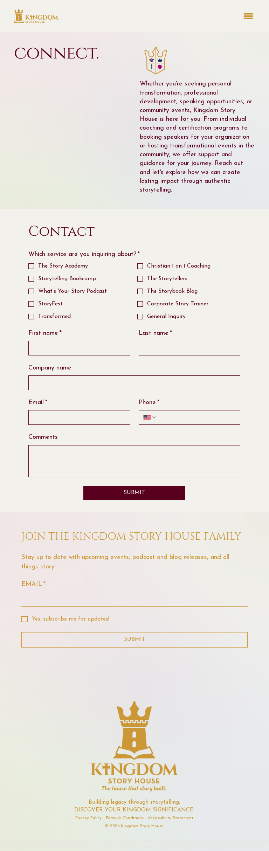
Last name (155, 333)
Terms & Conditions (124, 818)
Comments (43, 437)
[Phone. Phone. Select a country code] (150, 417)
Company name (49, 368)
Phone (149, 403)
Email (37, 403)
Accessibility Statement (170, 818)
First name (45, 333)
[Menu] (248, 16)
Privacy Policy (88, 818)
